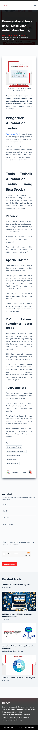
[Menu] (35, 5)
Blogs (3, 587)
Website (6, 517)
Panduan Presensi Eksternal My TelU (16, 585)
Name (5, 505)
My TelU (8, 587)
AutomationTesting (13, 455)
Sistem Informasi (17, 651)
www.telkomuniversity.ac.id (12, 720)
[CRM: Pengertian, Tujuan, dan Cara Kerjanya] (19, 665)
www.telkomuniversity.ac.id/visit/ (23, 710)
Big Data (4, 651)
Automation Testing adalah (16, 451)
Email (5, 511)
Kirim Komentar (9, 564)
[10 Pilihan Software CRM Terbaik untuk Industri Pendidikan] (19, 601)
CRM (7, 619)
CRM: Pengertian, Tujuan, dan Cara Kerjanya (18, 678)
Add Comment (8, 524)
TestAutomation (12, 463)
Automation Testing (14, 447)
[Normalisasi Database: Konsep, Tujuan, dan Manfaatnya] (19, 633)
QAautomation (12, 459)
